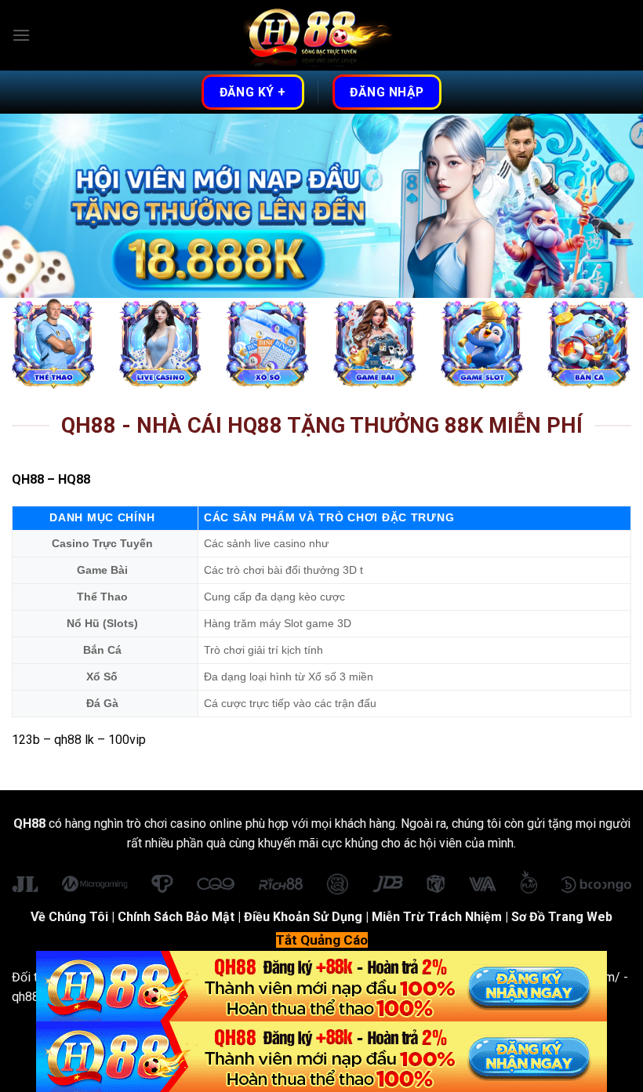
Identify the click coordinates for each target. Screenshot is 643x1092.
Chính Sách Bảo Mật (176, 916)
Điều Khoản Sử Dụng (303, 916)
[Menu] (21, 35)
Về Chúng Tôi (69, 916)
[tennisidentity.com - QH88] (321, 35)
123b (26, 739)
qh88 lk (74, 739)
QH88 (28, 479)
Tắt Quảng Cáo (322, 940)
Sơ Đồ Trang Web (561, 916)
